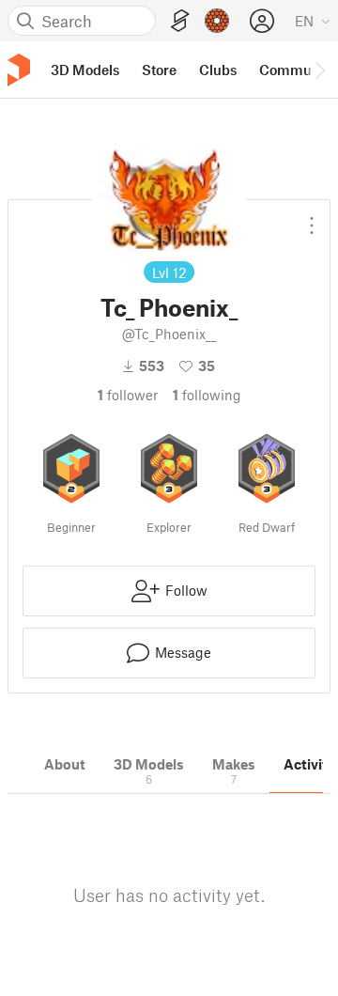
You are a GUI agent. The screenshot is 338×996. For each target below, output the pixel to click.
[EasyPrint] (180, 21)
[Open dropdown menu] (311, 218)
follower (128, 394)
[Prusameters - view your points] (217, 20)
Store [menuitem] (159, 69)
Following (207, 394)
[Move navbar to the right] (319, 69)
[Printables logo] (19, 70)
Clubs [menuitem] (218, 69)
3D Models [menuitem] (85, 69)
